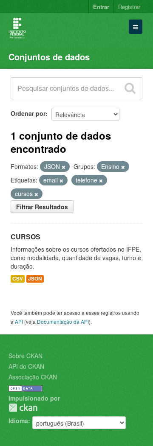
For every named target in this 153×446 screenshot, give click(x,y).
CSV (17, 278)
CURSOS (25, 236)
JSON (35, 278)
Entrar (101, 7)
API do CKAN (26, 366)
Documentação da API (63, 321)
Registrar (129, 7)
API (19, 321)
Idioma (18, 420)
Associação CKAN (32, 377)
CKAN (22, 407)
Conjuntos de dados (49, 56)
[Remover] (63, 166)
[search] (130, 88)
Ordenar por (28, 113)
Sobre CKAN (25, 355)
